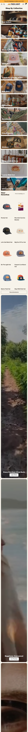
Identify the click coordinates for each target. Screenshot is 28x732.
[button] (4, 4)
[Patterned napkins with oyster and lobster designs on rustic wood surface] (14, 45)
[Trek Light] (14, 4)
